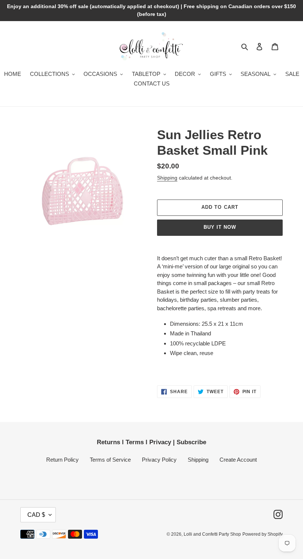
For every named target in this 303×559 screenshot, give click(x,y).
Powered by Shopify (262, 534)
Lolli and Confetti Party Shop (212, 534)
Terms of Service (110, 459)
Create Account (238, 459)
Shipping (167, 178)
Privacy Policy (159, 459)
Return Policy (62, 459)
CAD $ (36, 515)
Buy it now (220, 227)
